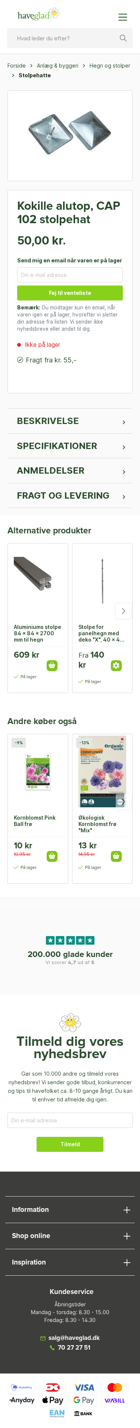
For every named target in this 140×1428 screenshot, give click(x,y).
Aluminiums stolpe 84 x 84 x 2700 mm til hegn (37, 633)
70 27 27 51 (74, 1348)
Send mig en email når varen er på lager (69, 260)
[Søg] (123, 38)
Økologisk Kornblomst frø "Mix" (97, 823)
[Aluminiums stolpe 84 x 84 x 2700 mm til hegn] (38, 580)
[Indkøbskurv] (107, 13)
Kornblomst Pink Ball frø (35, 820)
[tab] (70, 421)
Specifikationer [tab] (57, 445)
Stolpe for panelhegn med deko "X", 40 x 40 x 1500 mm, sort (101, 633)
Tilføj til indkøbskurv (52, 665)
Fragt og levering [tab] (63, 495)
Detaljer (116, 665)
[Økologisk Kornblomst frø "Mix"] (102, 771)
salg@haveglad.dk (74, 1338)
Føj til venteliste (70, 293)
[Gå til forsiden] (38, 14)
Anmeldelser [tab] (50, 470)
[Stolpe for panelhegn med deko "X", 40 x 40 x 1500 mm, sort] (102, 580)
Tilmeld (70, 1144)
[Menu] (125, 17)
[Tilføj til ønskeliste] (54, 657)
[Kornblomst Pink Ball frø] (38, 771)
